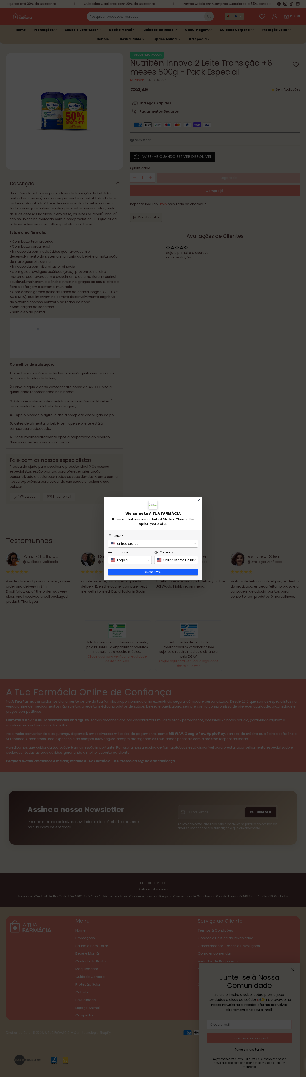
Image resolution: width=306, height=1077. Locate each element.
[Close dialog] (198, 500)
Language (121, 552)
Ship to (118, 536)
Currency (166, 552)
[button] (153, 544)
